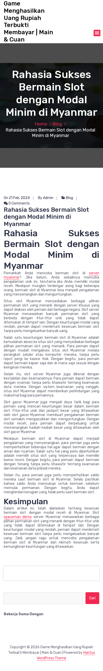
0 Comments (19, 203)
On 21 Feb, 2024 (17, 198)
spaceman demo (18, 517)
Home (41, 124)
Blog (57, 124)
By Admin (45, 198)
